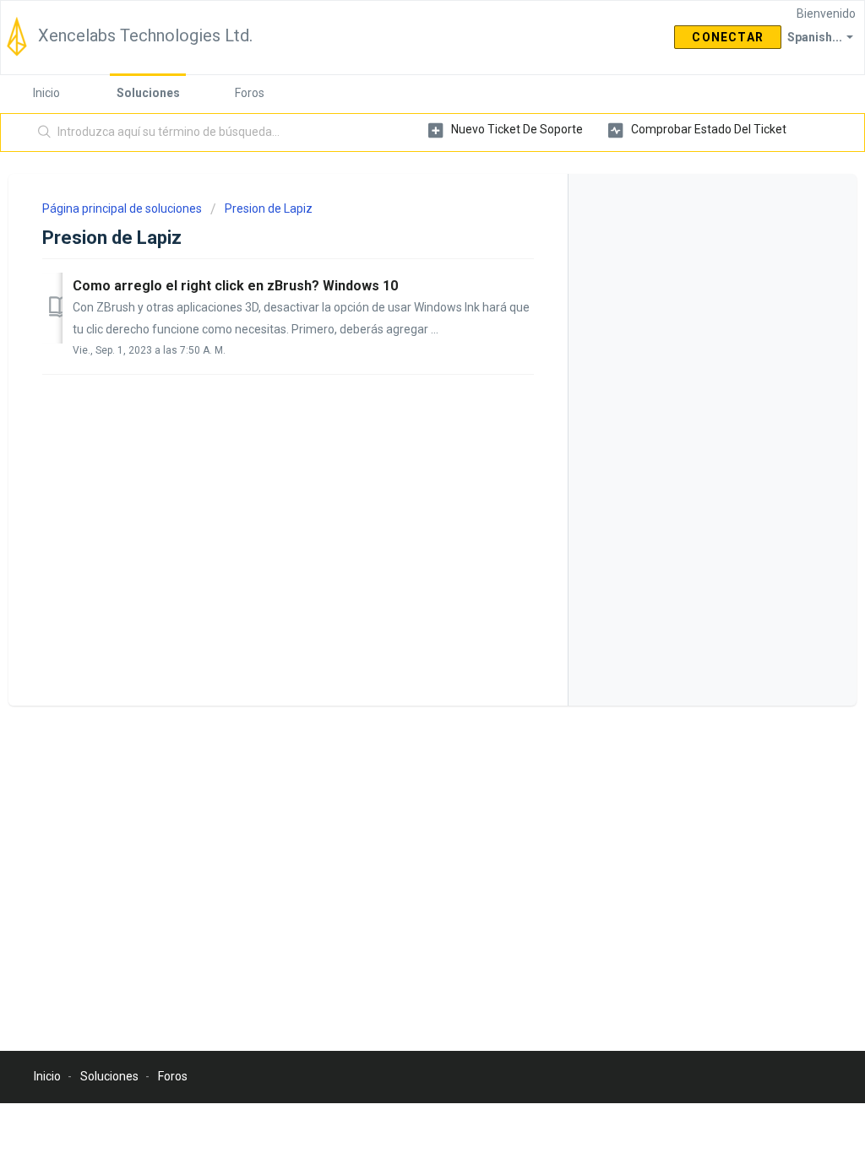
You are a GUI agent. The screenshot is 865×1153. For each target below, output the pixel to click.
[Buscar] (44, 132)
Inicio (46, 93)
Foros (249, 93)
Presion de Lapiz (269, 208)
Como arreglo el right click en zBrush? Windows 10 (235, 286)
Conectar (728, 37)
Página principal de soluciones (123, 208)
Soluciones (148, 93)
